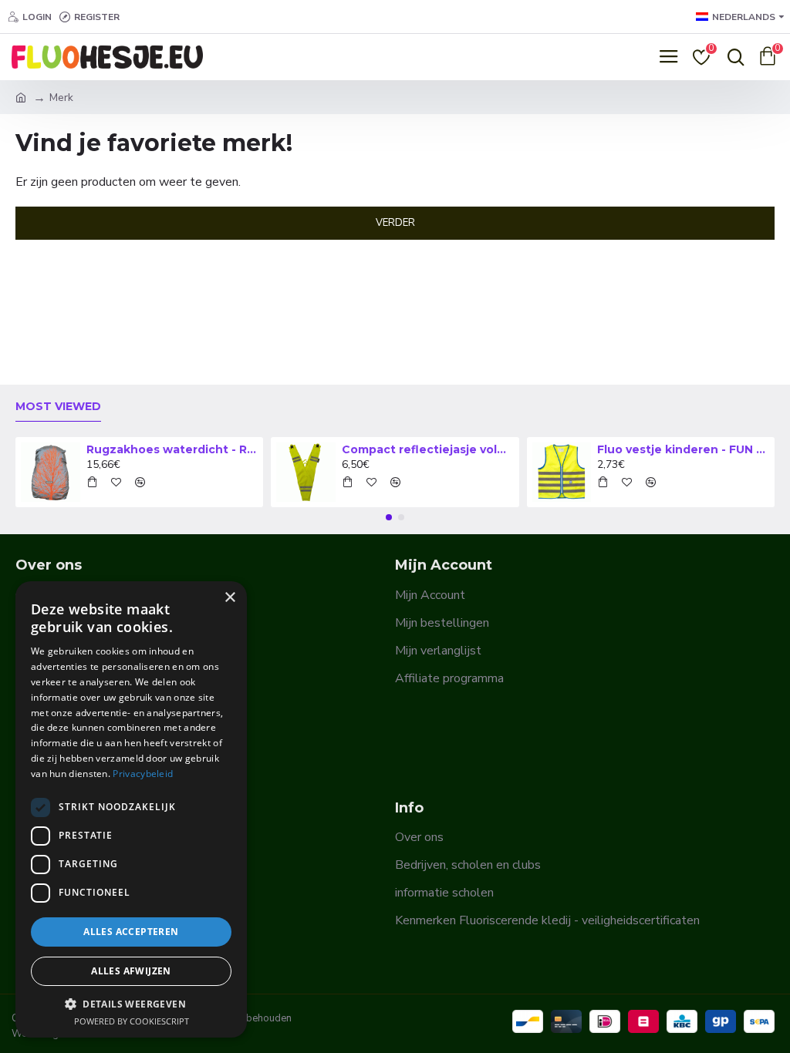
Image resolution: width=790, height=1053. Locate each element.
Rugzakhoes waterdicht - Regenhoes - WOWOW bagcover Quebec (172, 449)
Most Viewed (58, 406)
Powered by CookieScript (131, 1021)
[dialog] (131, 809)
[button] (389, 517)
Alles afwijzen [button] (131, 970)
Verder (395, 223)
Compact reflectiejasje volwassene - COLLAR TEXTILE (427, 449)
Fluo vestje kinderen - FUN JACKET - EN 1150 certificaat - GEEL (682, 449)
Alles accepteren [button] (130, 931)
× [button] (229, 598)
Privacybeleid (143, 773)
